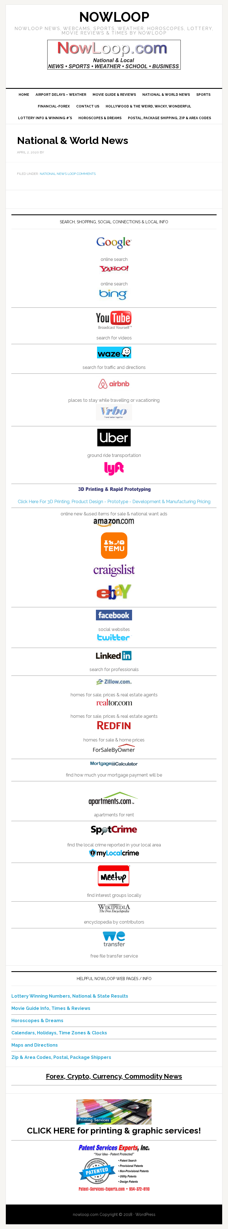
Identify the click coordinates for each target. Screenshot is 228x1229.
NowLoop (114, 17)
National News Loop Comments (68, 174)
